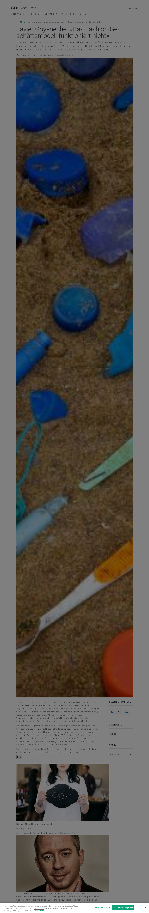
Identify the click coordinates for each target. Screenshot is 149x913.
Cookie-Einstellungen (102, 907)
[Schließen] (145, 907)
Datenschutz (39, 910)
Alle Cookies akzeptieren (123, 907)
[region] (74, 908)
